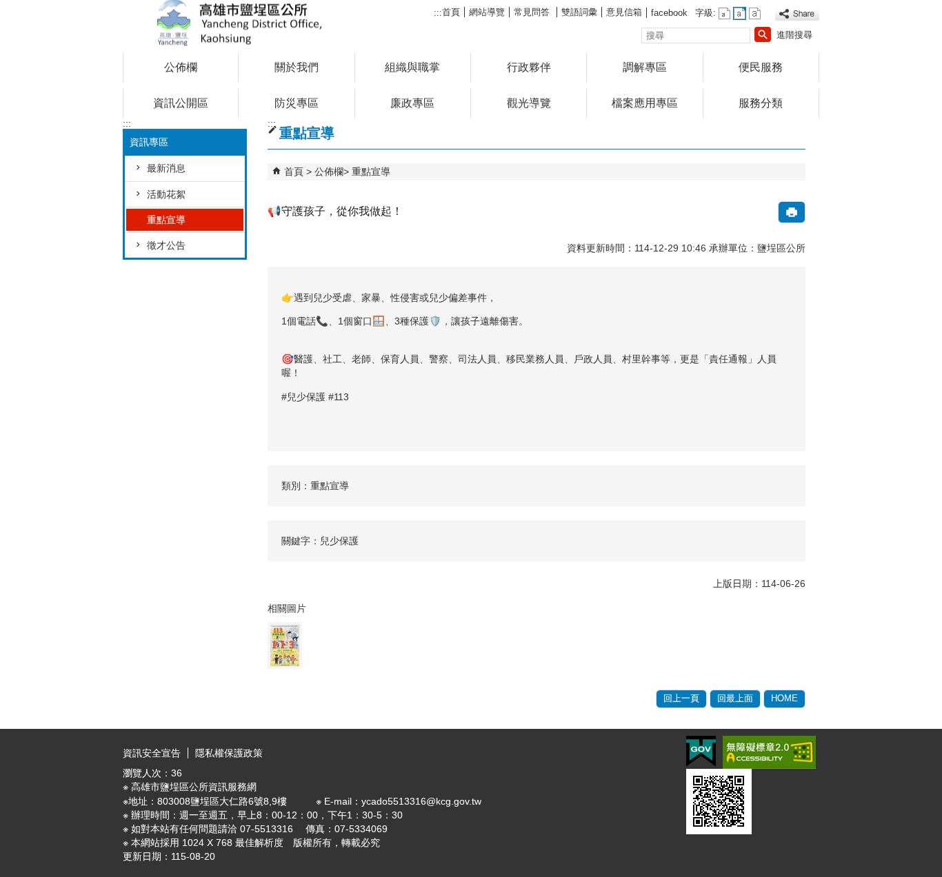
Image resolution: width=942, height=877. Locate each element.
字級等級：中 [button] (739, 13)
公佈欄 (180, 67)
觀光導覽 (529, 103)
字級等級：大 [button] (755, 13)
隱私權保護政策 (229, 753)
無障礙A (769, 752)
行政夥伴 (529, 67)
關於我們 (296, 67)
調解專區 (645, 67)
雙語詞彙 (579, 12)
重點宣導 (166, 219)
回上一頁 (681, 698)
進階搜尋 (794, 35)
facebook (669, 13)
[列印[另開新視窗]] (791, 212)
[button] (762, 34)
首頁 (451, 12)
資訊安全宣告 (152, 753)
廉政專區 (412, 103)
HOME (784, 698)
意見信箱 (624, 12)
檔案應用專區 (645, 103)
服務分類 (761, 103)
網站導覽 (487, 12)
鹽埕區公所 (239, 23)
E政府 (701, 751)
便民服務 (761, 67)
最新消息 (166, 168)
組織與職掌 (412, 67)
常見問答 (533, 12)
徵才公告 (166, 245)
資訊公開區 (180, 103)
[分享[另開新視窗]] (797, 14)
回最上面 (735, 698)
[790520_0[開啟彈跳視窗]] (285, 645)
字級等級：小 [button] (724, 13)
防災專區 (296, 103)
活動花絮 (166, 194)
